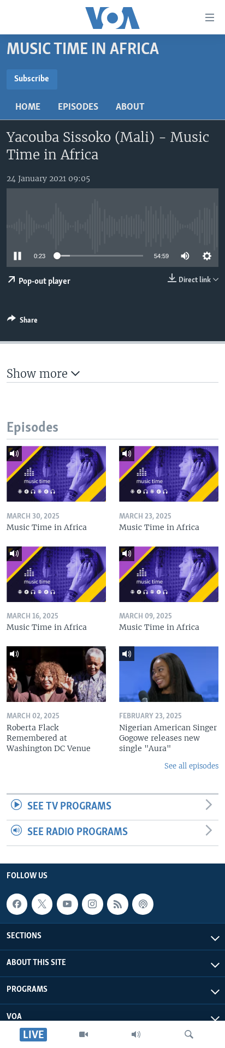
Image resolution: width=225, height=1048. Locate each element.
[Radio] (136, 1034)
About (130, 107)
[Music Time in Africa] (56, 474)
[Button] (22, 322)
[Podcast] (142, 904)
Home (27, 107)
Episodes (78, 107)
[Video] (83, 1034)
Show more (39, 373)
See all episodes (191, 766)
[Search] (189, 1034)
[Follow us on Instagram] (92, 904)
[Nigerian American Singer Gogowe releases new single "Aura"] (168, 674)
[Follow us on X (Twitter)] (42, 904)
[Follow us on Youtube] (67, 904)
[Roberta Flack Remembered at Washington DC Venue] (56, 674)
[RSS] (117, 904)
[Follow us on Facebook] (17, 904)
